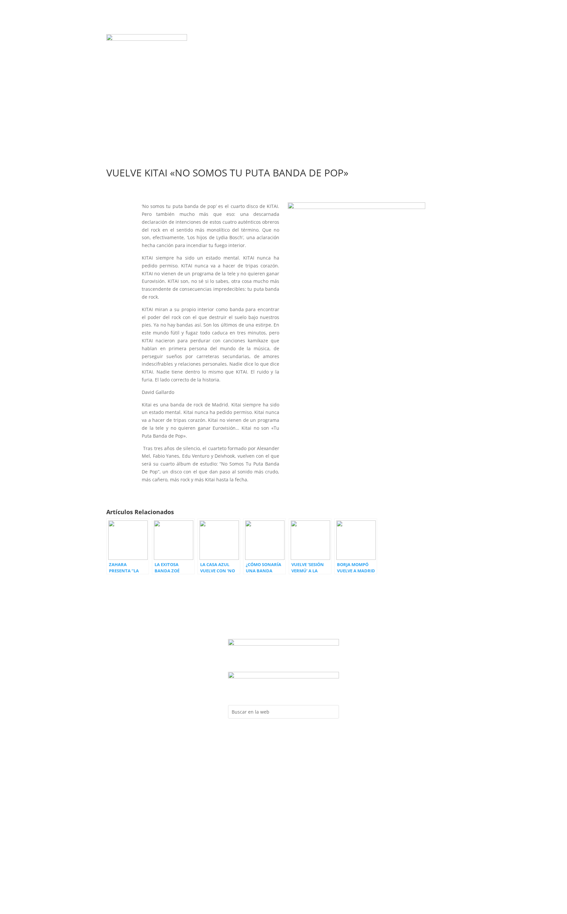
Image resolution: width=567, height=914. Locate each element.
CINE (283, 59)
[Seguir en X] (433, 39)
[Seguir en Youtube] (420, 39)
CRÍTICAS (318, 49)
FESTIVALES (252, 49)
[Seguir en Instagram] (407, 39)
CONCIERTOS (218, 49)
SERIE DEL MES (321, 39)
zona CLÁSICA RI (428, 60)
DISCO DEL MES (239, 39)
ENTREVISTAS (286, 49)
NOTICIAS (355, 39)
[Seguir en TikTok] (446, 39)
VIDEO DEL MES (281, 39)
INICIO (208, 39)
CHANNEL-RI (349, 49)
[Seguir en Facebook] (394, 39)
